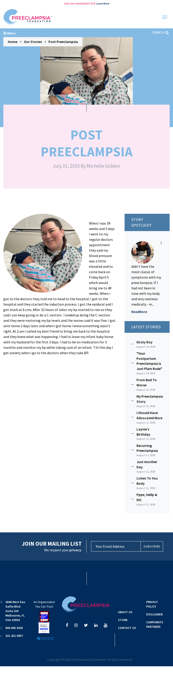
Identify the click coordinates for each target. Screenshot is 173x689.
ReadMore (139, 311)
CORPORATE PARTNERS (154, 624)
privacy (75, 550)
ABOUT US (125, 612)
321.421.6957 (14, 636)
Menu (11, 33)
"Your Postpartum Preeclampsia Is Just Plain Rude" (149, 363)
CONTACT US (127, 628)
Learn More (102, 3)
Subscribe (151, 546)
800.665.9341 (14, 628)
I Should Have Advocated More (149, 417)
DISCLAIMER (154, 614)
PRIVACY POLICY (152, 604)
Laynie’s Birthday (146, 434)
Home (12, 41)
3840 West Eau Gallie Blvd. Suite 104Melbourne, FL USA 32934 (15, 611)
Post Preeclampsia (63, 41)
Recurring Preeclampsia (147, 450)
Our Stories (33, 41)
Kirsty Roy (146, 344)
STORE (122, 620)
